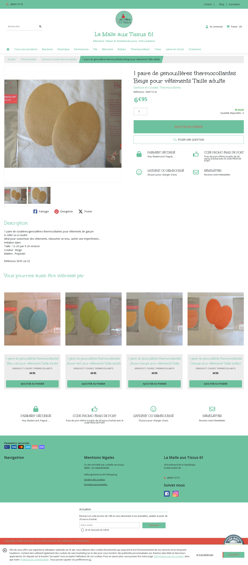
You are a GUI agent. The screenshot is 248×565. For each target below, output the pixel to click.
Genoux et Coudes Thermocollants (157, 87)
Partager (43, 211)
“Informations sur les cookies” (169, 556)
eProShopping (81, 540)
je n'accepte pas (204, 554)
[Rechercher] (40, 26)
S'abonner (154, 525)
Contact (208, 4)
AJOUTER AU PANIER (188, 127)
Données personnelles (95, 484)
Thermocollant (28, 59)
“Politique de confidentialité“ (34, 559)
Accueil (11, 59)
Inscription (234, 4)
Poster (88, 211)
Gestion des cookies (94, 479)
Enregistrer (66, 211)
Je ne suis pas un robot (97, 529)
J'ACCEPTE (234, 554)
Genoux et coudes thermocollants (59, 59)
